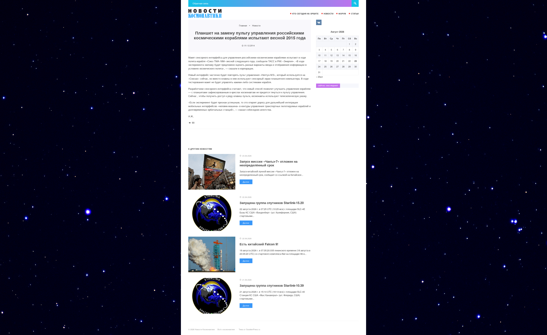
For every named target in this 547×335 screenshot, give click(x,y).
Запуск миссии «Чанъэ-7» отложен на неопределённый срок (268, 163)
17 (319, 60)
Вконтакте (319, 22)
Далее (246, 181)
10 (319, 55)
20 (337, 60)
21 (343, 60)
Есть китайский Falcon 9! (259, 244)
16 (355, 55)
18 (325, 60)
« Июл (319, 76)
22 (349, 60)
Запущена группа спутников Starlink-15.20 (272, 202)
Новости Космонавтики (209, 14)
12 (331, 55)
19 (331, 60)
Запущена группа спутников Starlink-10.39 (272, 285)
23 (355, 61)
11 (325, 55)
